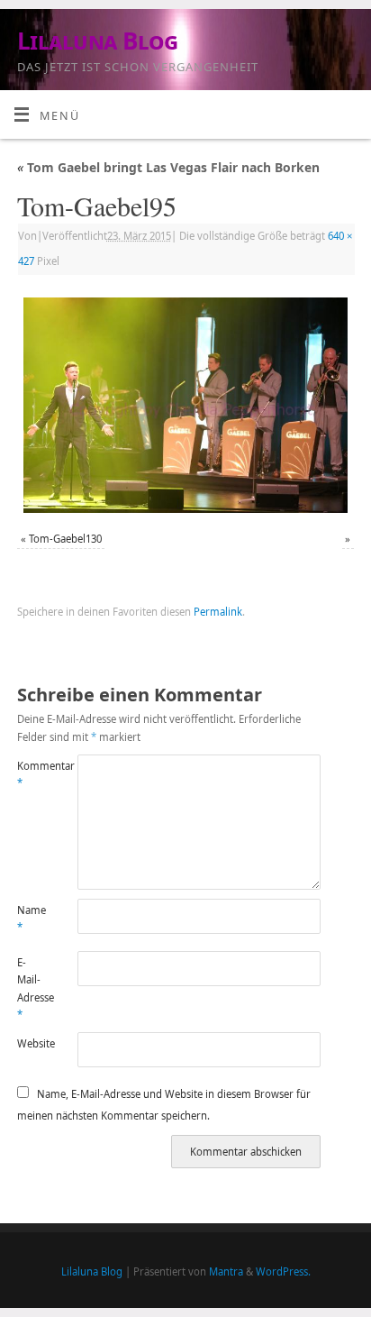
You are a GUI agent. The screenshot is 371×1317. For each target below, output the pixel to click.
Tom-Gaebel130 (65, 538)
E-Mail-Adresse (32, 988)
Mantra (226, 1271)
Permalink (218, 611)
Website (32, 1043)
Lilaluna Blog (97, 40)
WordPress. (283, 1271)
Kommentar (32, 774)
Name (31, 918)
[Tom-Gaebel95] (185, 405)
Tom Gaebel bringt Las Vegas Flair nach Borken (168, 167)
